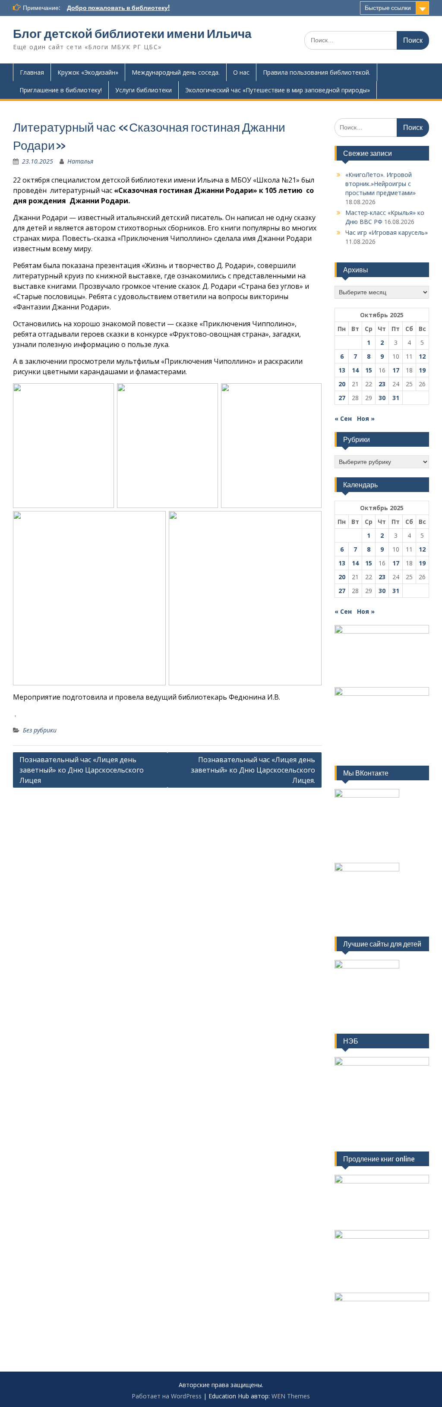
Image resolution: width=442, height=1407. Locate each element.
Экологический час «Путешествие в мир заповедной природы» (277, 90)
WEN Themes (291, 1396)
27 (341, 398)
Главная (32, 72)
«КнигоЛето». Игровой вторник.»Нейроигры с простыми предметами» (380, 183)
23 (382, 384)
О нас (241, 72)
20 (341, 384)
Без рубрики (40, 730)
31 (395, 398)
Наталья (80, 161)
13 (341, 370)
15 (368, 370)
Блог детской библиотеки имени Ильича (132, 33)
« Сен (343, 418)
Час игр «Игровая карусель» (386, 232)
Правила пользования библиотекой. (316, 72)
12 (422, 356)
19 (422, 370)
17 (395, 370)
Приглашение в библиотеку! (60, 90)
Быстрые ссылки (388, 8)
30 (382, 398)
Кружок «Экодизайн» (87, 72)
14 (355, 370)
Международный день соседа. (176, 72)
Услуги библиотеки (143, 90)
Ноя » (366, 418)
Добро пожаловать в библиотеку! (118, 8)
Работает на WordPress (167, 1396)
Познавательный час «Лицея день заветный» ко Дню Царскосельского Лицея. (253, 770)
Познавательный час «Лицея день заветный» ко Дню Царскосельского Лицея (81, 770)
